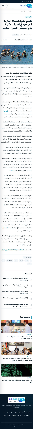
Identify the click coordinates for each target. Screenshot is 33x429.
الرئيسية (30, 11)
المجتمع (5, 111)
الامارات (26, 260)
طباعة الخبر (4, 40)
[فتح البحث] (7, 6)
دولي (16, 412)
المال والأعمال (10, 412)
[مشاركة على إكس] (23, 39)
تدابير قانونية (5, 228)
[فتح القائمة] (3, 6)
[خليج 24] (26, 6)
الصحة (27, 415)
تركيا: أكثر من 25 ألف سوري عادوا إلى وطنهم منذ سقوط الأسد (15, 298)
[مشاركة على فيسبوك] (26, 39)
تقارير (4, 412)
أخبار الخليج (23, 11)
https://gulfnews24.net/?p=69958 (13, 250)
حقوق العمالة (9, 260)
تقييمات (21, 260)
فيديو (5, 415)
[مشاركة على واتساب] (19, 39)
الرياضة (19, 415)
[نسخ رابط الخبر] (15, 39)
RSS (16, 419)
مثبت (3, 260)
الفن (24, 415)
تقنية (9, 415)
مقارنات (29, 264)
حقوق (16, 260)
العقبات (12, 170)
